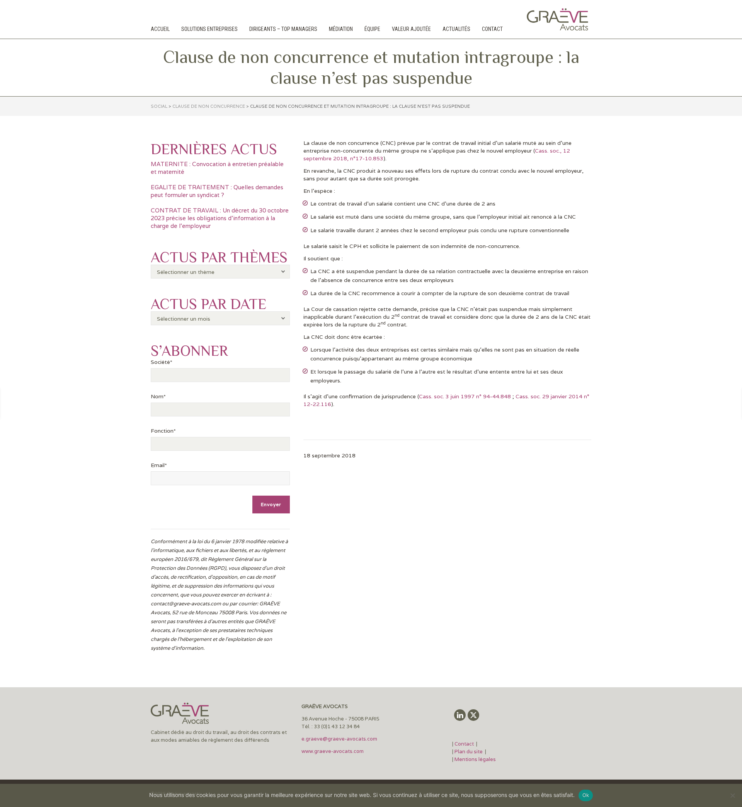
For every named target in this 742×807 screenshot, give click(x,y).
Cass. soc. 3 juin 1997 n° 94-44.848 (465, 396)
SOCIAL (159, 106)
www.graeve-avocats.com (333, 751)
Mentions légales (475, 759)
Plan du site (468, 751)
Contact (464, 744)
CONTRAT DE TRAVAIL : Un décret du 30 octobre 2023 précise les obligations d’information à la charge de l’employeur (220, 218)
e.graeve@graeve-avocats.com (339, 739)
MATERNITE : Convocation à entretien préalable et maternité (217, 167)
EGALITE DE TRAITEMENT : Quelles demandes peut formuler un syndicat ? (217, 191)
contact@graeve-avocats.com (186, 603)
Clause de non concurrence (208, 106)
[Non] (732, 795)
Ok (585, 795)
